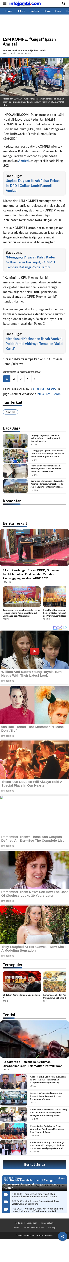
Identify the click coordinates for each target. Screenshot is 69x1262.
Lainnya (61, 1178)
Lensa (9, 10)
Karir (16, 1227)
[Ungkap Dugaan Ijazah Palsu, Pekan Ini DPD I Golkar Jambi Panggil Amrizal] (15, 441)
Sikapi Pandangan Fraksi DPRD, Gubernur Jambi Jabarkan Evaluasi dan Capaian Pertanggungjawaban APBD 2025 (31, 574)
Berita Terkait (15, 523)
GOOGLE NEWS (44, 389)
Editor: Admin (39, 50)
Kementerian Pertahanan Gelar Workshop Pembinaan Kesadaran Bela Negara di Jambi (47, 1129)
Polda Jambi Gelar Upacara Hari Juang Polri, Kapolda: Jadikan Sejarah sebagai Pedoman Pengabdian (48, 1112)
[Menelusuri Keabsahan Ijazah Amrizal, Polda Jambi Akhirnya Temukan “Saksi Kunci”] (15, 471)
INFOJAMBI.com (49, 394)
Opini (58, 10)
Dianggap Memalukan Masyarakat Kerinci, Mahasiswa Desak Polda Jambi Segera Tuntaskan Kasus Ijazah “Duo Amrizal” (47, 483)
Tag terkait (12, 402)
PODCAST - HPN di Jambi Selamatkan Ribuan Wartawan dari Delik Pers (35, 1202)
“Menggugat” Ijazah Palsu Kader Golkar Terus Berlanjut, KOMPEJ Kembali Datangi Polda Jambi (30, 262)
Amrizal (10, 411)
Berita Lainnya (34, 1164)
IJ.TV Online (13, 1178)
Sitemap (51, 1227)
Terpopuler (12, 964)
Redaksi (19, 1222)
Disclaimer (32, 1222)
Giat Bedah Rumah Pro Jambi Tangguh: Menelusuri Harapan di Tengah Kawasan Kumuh (31, 1183)
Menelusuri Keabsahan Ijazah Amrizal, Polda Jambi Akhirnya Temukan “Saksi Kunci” (34, 344)
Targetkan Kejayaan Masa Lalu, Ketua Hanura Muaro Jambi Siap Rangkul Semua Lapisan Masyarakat (21, 613)
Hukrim (21, 10)
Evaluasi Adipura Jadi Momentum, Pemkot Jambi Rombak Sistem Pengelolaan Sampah (47, 1096)
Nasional (34, 10)
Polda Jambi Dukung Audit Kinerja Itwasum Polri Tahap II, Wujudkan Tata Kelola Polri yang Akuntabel (47, 1145)
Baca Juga (11, 428)
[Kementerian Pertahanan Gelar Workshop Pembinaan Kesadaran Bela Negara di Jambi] (13, 1131)
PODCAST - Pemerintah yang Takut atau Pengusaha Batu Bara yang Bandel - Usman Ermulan (34, 1197)
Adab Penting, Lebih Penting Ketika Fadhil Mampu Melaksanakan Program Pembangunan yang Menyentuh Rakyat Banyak (48, 1079)
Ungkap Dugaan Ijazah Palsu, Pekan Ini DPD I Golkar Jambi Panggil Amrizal (33, 186)
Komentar (12, 500)
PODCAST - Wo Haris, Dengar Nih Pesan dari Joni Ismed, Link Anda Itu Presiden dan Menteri (37, 1210)
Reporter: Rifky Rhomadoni (17, 50)
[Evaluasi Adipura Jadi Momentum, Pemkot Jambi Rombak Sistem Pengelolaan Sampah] (13, 1098)
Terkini (9, 1014)
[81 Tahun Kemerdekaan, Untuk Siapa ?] (22, 982)
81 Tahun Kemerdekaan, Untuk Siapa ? (21, 996)
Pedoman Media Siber (33, 1227)
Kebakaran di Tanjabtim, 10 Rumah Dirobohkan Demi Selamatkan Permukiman (32, 1063)
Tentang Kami (47, 1222)
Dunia (47, 10)
